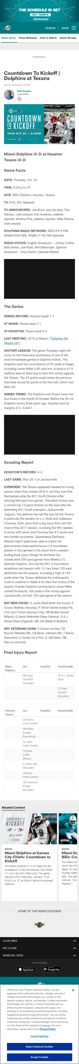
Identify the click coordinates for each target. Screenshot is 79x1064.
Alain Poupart (24, 91)
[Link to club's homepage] (7, 26)
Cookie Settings (39, 1036)
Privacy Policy (48, 1029)
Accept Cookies (40, 1057)
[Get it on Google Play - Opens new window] (51, 970)
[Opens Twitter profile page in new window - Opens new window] (19, 99)
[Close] (73, 990)
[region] (39, 1024)
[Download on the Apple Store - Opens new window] (26, 969)
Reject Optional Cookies (39, 1046)
